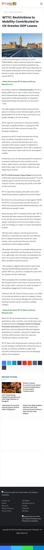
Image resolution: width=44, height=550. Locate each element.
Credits (24, 506)
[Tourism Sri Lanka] (10, 3)
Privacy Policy (7, 511)
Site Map (25, 511)
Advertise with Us (28, 503)
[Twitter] (9, 363)
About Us (5, 506)
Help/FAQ (25, 508)
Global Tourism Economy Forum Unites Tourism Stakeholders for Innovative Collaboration (32, 387)
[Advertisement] (22, 434)
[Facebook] (4, 363)
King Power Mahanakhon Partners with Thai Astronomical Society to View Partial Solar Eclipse (32, 409)
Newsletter (26, 500)
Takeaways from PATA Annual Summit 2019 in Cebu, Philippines (10, 407)
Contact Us (6, 500)
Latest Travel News (15, 12)
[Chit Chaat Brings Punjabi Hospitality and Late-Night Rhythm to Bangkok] (11, 387)
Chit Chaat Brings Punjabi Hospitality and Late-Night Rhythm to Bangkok (11, 398)
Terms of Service (7, 508)
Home (5, 12)
